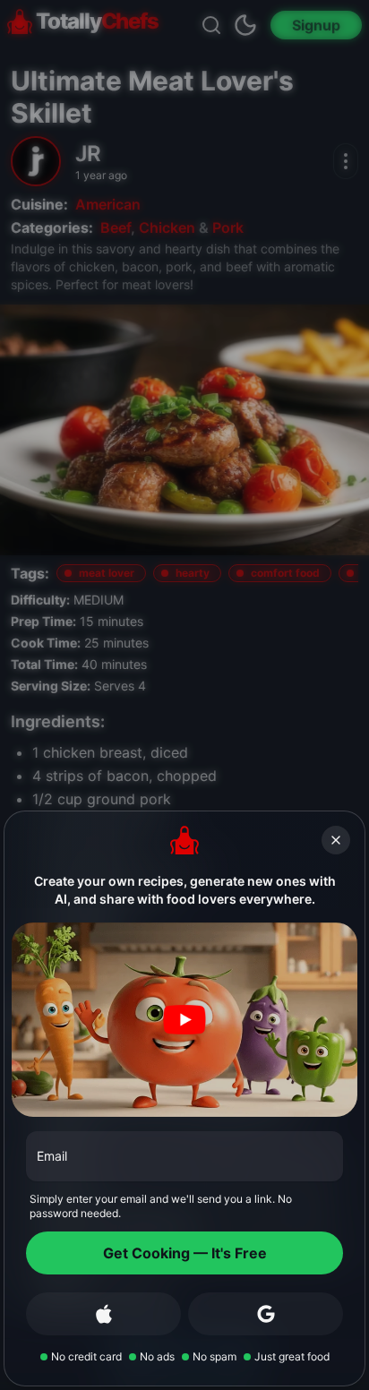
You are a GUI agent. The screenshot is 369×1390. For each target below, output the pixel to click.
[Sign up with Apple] (103, 1313)
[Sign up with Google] (265, 1313)
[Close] (336, 840)
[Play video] (184, 1019)
